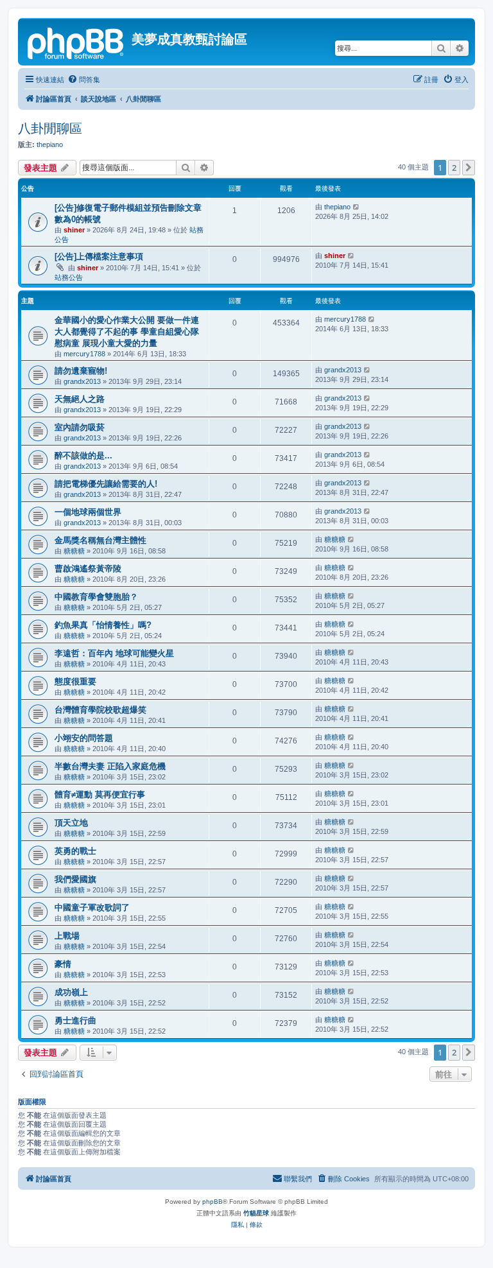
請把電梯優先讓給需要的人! (106, 484)
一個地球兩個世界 (88, 512)
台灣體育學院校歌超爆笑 (100, 710)
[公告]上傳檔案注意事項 (99, 256)
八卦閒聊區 (50, 128)
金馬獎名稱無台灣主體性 (100, 540)
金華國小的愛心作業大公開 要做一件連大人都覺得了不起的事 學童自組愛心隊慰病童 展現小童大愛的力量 (127, 331)
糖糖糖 (74, 551)
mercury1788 (84, 354)
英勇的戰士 (75, 851)
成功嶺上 (71, 992)
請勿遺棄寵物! (81, 371)
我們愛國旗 (75, 879)
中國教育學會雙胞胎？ (96, 597)
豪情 (63, 964)
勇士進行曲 (75, 1020)
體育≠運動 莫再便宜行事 (100, 794)
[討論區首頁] (76, 41)
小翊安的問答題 (84, 738)
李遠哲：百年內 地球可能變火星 (114, 653)
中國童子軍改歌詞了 (92, 907)
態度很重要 (75, 681)
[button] (468, 167)
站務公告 (69, 277)
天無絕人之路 (80, 399)
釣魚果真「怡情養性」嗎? (103, 625)
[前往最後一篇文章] (356, 207)
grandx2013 (82, 381)
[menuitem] (83, 79)
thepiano (50, 144)
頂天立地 (71, 823)
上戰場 (67, 936)
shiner (74, 230)
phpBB (212, 1201)
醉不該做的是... (83, 455)
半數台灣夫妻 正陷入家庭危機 (110, 766)
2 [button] (454, 167)
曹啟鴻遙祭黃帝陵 (88, 568)
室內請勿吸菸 (80, 427)
